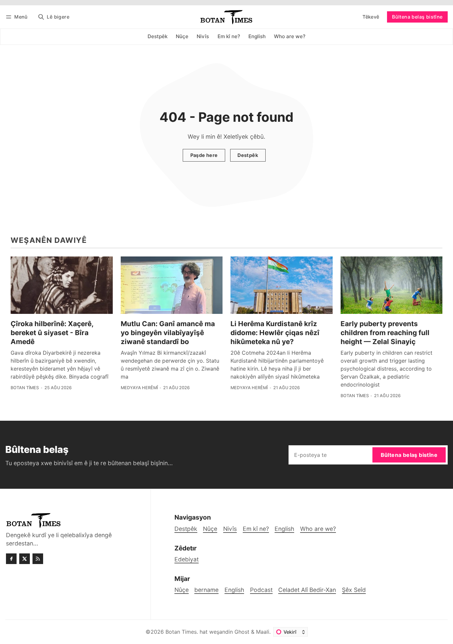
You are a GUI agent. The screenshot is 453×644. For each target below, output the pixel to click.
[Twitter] (24, 558)
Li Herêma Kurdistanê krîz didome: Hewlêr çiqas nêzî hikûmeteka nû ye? (274, 333)
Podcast (261, 589)
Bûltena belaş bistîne (417, 17)
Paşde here (204, 155)
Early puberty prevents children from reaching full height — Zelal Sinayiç (385, 333)
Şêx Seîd (354, 589)
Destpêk (247, 155)
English (234, 589)
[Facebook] (11, 558)
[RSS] (37, 558)
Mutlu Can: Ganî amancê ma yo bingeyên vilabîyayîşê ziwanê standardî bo (168, 333)
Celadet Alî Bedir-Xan (307, 589)
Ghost (241, 631)
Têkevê (370, 17)
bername (206, 589)
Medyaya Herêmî (139, 387)
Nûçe (181, 589)
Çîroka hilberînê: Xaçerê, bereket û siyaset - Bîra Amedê (52, 333)
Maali (262, 631)
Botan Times (25, 387)
